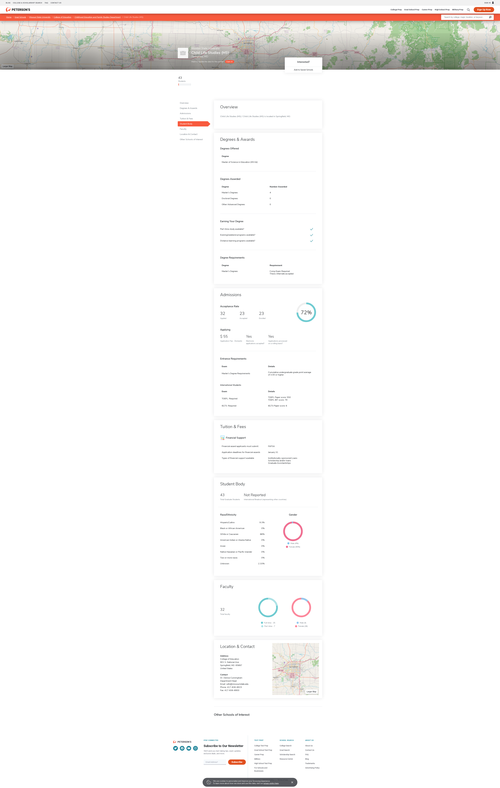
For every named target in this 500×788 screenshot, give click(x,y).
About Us (309, 746)
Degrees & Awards (188, 108)
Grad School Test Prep (263, 750)
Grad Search (285, 750)
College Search (286, 746)
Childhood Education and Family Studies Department (97, 17)
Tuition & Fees (186, 118)
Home (8, 17)
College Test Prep (261, 746)
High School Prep (442, 10)
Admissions (185, 113)
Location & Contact (188, 134)
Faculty (183, 129)
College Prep (396, 10)
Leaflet (469, 22)
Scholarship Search (287, 754)
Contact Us (309, 750)
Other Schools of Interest (191, 139)
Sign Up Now (484, 9)
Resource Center (286, 759)
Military (257, 759)
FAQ (46, 3)
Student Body (186, 123)
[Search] (468, 9)
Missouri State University (40, 17)
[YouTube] (188, 748)
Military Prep (457, 10)
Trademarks (310, 763)
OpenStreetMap (482, 22)
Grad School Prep (411, 10)
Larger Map (7, 66)
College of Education (62, 17)
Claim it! (229, 61)
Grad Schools (20, 17)
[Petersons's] (18, 10)
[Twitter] (175, 748)
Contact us (56, 3)
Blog (8, 3)
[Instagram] (195, 748)
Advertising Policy (312, 768)
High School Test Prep (263, 763)
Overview (184, 103)
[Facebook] (182, 748)
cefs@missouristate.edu (237, 684)
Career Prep (427, 10)
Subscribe (237, 762)
